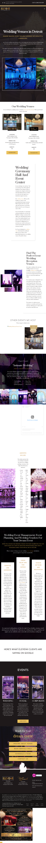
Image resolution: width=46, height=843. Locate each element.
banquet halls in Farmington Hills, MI (29, 799)
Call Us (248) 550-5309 (38, 2)
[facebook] (2, 2)
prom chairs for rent (15, 797)
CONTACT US (23, 759)
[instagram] (4, 2)
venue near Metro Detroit (29, 109)
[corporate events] (38, 687)
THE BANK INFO (34, 152)
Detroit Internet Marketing (11, 804)
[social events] (23, 687)
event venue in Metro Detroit (12, 794)
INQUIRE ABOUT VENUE (23, 743)
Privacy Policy (27, 804)
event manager (30, 551)
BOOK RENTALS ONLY (23, 748)
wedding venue (33, 270)
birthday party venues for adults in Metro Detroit (22, 800)
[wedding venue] (8, 687)
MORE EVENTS (23, 721)
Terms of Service (32, 804)
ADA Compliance (37, 804)
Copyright (4, 803)
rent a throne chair (27, 797)
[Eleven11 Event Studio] (5, 8)
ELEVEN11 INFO (12, 152)
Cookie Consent (42, 804)
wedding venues (16, 48)
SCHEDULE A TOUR (23, 754)
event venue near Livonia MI (32, 796)
